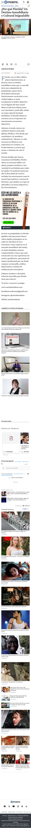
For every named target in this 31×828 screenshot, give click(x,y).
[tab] (7, 473)
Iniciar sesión (18, 461)
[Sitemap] (26, 806)
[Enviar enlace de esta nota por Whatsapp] (11, 64)
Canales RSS (4, 812)
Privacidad (26, 812)
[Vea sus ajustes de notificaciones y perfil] (28, 2)
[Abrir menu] (2, 2)
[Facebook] (5, 806)
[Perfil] (16, 802)
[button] (15, 29)
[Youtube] (14, 806)
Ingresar (23, 2)
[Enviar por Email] (15, 64)
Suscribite (8, 222)
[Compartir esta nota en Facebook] (2, 64)
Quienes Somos (11, 812)
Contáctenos (19, 812)
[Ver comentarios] (28, 6)
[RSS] (22, 806)
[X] (9, 807)
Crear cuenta (25, 461)
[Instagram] (18, 807)
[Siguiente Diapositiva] (28, 442)
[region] (15, 484)
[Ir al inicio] (11, 2)
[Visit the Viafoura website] (26, 505)
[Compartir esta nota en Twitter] (7, 64)
